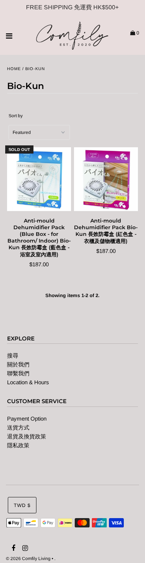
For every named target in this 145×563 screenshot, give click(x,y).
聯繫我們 (18, 373)
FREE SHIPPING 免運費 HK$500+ (72, 7)
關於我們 (18, 364)
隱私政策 (18, 445)
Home (14, 68)
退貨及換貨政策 (26, 436)
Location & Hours (28, 382)
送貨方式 (18, 427)
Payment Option (26, 418)
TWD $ (22, 505)
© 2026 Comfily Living (28, 558)
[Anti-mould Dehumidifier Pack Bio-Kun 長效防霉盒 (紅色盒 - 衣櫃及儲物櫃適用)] (106, 179)
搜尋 (12, 355)
